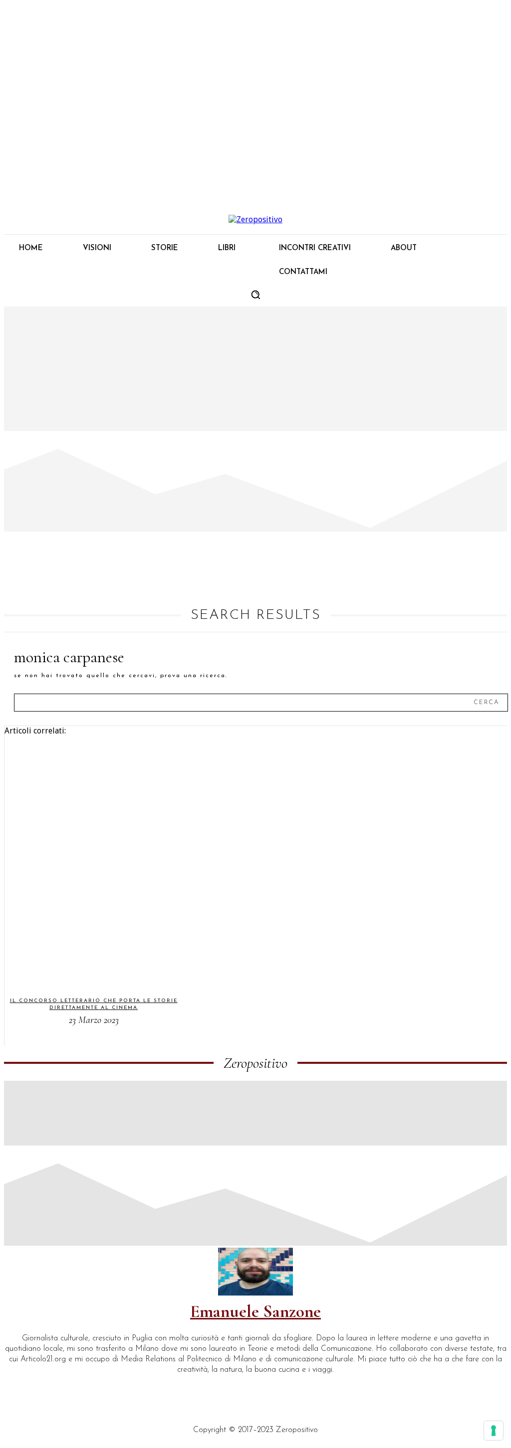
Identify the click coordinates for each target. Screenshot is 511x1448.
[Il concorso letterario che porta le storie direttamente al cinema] (88, 861)
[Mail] (54, 1387)
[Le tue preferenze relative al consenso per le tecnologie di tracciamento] (493, 1430)
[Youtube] (100, 1387)
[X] (77, 1387)
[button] (255, 294)
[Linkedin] (31, 1387)
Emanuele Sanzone (255, 1311)
